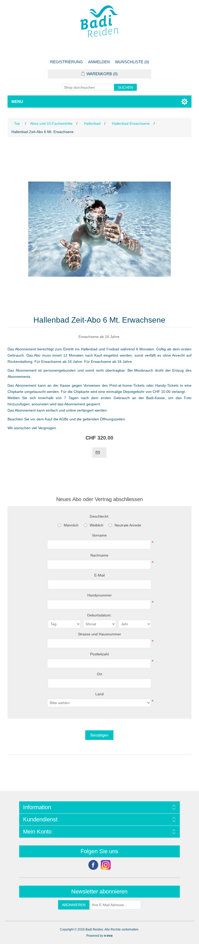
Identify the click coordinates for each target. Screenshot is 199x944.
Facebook (93, 865)
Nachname (99, 555)
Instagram (106, 865)
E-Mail (99, 575)
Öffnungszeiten (112, 419)
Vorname (99, 535)
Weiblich (96, 525)
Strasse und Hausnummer (99, 634)
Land (99, 694)
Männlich (71, 525)
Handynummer (99, 595)
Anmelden (99, 62)
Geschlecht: (99, 516)
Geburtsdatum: (99, 615)
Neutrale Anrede (128, 525)
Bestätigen (99, 735)
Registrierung (66, 62)
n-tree (108, 936)
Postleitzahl (99, 654)
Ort (99, 674)
